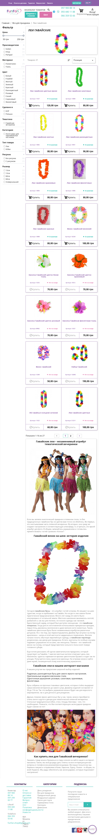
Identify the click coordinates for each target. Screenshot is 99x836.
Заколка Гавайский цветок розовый (43, 321)
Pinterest (79, 830)
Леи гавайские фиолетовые (79, 183)
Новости (50, 3)
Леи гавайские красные (43, 229)
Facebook (74, 830)
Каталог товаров (35, 10)
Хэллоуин (41, 805)
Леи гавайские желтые (43, 137)
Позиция (84, 60)
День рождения (44, 790)
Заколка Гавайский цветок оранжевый (79, 276)
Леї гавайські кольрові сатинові (43, 413)
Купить (36, 105)
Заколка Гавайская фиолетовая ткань (79, 321)
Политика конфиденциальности (33, 808)
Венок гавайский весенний (79, 229)
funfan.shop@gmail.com (19, 823)
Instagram (84, 830)
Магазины (77, 3)
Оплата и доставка (20, 3)
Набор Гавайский (79, 367)
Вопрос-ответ (40, 3)
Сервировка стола (45, 802)
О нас (10, 3)
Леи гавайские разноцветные (79, 137)
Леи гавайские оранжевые (43, 183)
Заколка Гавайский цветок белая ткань (43, 276)
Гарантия (31, 3)
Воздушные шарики (46, 798)
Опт (46, 14)
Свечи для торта (44, 800)
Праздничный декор (46, 795)
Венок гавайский (43, 367)
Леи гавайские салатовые (79, 91)
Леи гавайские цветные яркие (43, 91)
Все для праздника (45, 793)
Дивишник (42, 807)
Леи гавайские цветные (79, 413)
